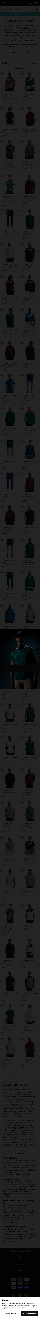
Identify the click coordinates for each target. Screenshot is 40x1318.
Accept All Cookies (29, 1313)
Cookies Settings (10, 1313)
